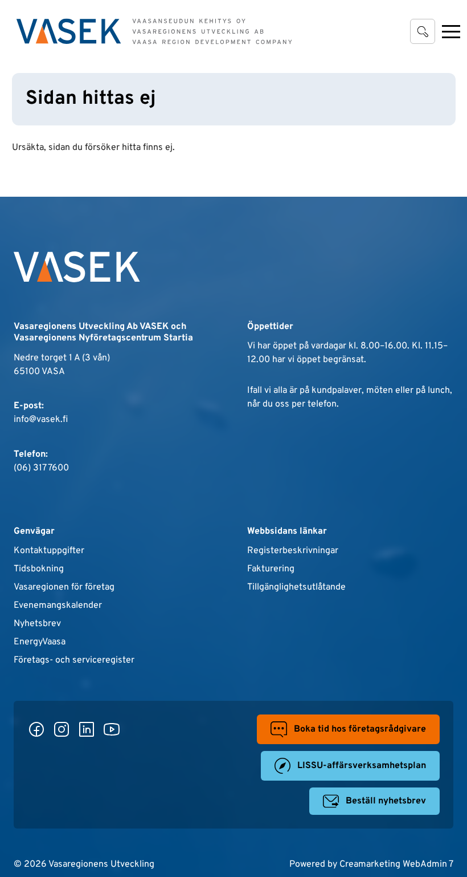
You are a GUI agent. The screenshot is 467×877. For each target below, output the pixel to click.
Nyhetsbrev (37, 624)
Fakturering (270, 569)
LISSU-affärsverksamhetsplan (361, 766)
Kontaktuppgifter (49, 551)
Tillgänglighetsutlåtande (296, 587)
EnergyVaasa (39, 642)
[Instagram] (61, 729)
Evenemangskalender (58, 605)
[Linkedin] (86, 729)
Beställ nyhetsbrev (386, 801)
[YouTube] (112, 729)
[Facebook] (36, 729)
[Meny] (451, 31)
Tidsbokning (39, 569)
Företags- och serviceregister (74, 660)
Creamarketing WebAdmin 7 (396, 864)
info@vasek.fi (41, 419)
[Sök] (422, 31)
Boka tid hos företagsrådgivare (360, 729)
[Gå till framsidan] (154, 31)
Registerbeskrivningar (292, 551)
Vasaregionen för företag (64, 587)
